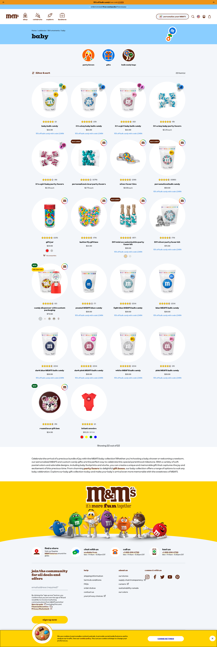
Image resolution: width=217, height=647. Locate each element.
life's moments (54, 31)
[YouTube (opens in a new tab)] (169, 576)
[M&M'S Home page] (12, 16)
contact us (89, 592)
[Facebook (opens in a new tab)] (154, 576)
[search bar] (192, 16)
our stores (123, 576)
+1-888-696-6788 (131, 552)
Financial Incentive (40, 607)
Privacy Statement (40, 609)
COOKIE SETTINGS (166, 639)
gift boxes (119, 468)
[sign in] (203, 16)
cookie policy (85, 638)
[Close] (212, 638)
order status (90, 588)
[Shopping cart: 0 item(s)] (209, 16)
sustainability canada (129, 588)
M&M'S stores (51, 553)
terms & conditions (92, 580)
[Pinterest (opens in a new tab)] (177, 576)
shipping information (93, 576)
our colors (123, 592)
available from (90, 552)
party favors (91, 468)
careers (122, 584)
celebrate (42, 31)
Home (34, 31)
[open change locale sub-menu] (198, 16)
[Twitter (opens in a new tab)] (162, 576)
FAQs (86, 584)
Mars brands (37, 604)
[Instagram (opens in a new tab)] (147, 576)
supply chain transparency (131, 580)
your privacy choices (93, 596)
